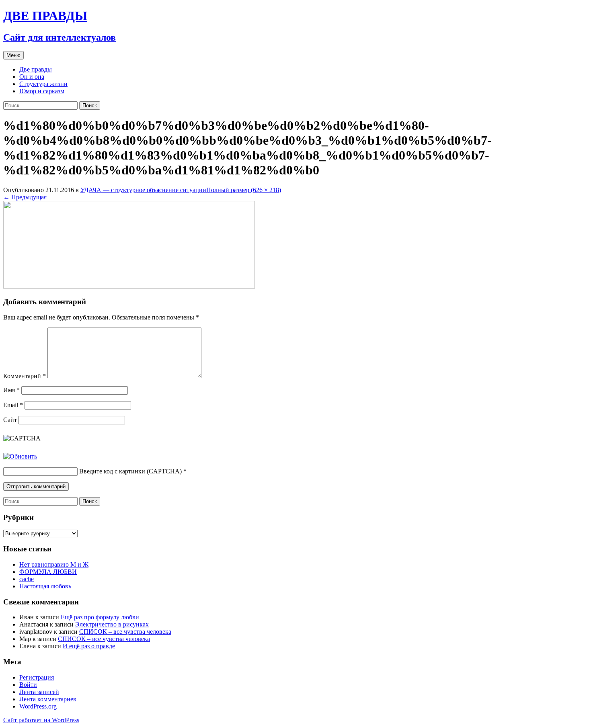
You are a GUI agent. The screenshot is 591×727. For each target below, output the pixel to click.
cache (26, 578)
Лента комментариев (47, 699)
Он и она (31, 76)
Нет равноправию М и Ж (53, 564)
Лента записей (39, 691)
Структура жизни (43, 83)
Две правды (35, 69)
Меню (13, 55)
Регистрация (36, 677)
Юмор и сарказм (41, 91)
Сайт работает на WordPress (41, 720)
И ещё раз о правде (89, 646)
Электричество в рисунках (112, 624)
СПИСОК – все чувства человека (125, 631)
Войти (28, 684)
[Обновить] (20, 456)
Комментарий (24, 376)
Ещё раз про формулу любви (100, 617)
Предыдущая (25, 197)
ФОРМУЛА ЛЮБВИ (48, 571)
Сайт (10, 419)
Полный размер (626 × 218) (243, 189)
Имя (11, 390)
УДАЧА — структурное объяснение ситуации (143, 189)
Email (13, 404)
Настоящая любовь (45, 586)
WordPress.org (38, 706)
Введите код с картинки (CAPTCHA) (130, 471)
